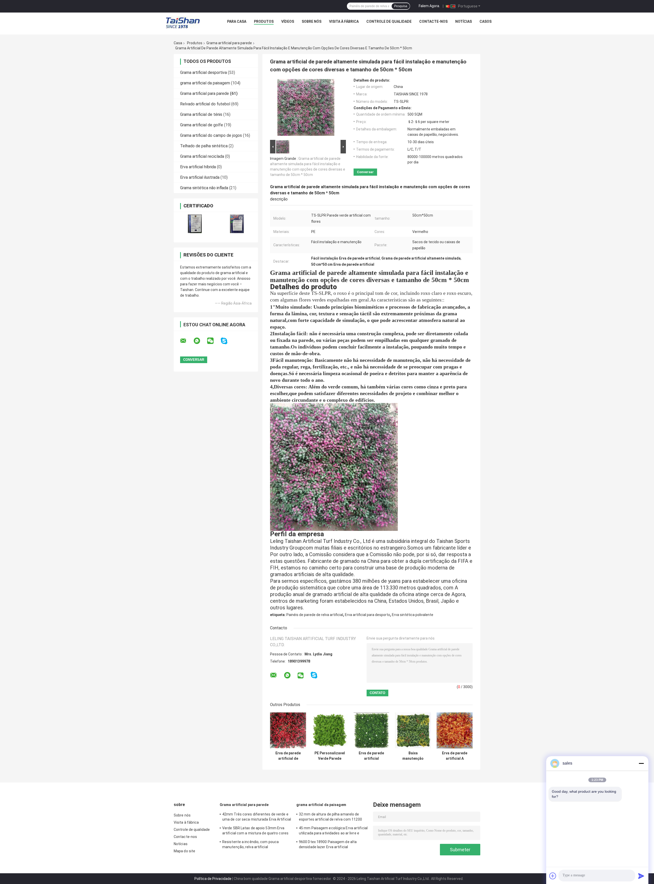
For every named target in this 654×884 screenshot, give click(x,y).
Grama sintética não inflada (204, 187)
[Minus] (641, 763)
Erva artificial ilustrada (199, 177)
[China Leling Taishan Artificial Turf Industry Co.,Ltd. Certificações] (195, 224)
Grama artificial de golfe (201, 124)
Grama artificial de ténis (201, 114)
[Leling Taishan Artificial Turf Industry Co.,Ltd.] (183, 22)
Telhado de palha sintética (204, 145)
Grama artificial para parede (229, 43)
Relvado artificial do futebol (205, 104)
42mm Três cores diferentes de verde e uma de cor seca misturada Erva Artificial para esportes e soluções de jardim (256, 817)
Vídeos (287, 21)
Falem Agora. (429, 6)
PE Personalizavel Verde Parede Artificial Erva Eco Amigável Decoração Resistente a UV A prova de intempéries (329, 756)
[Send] (641, 875)
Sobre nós (311, 21)
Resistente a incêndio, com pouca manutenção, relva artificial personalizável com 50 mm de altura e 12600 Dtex (254, 845)
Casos (486, 21)
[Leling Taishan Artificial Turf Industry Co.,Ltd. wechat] (213, 341)
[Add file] (552, 875)
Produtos (264, 21)
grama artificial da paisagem (205, 83)
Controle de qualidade (389, 21)
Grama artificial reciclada (202, 156)
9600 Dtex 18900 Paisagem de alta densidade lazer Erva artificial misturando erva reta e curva (328, 845)
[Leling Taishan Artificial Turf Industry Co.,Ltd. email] (186, 341)
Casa (178, 43)
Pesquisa (400, 6)
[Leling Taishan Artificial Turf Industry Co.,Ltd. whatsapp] (200, 341)
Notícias (463, 21)
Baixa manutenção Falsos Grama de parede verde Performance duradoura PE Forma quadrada (413, 756)
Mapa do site (184, 851)
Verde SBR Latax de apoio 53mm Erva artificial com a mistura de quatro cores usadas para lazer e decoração (255, 831)
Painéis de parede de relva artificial (314, 615)
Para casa (236, 21)
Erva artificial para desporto (367, 615)
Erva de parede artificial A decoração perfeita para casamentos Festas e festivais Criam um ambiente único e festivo (454, 756)
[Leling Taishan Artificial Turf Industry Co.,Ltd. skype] (227, 341)
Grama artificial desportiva (203, 72)
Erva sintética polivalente (412, 615)
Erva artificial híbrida (198, 166)
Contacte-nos (433, 21)
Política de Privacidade (212, 879)
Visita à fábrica (344, 21)
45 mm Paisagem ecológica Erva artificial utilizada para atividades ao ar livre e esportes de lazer (333, 831)
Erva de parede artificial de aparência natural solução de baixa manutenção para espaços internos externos (288, 756)
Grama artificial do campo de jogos (211, 135)
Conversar (365, 172)
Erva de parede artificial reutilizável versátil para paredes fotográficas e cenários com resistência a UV (371, 756)
